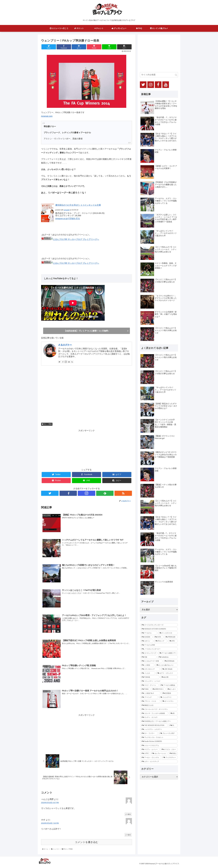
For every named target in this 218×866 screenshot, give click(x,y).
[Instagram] (150, 84)
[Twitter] (143, 84)
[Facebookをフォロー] (62, 361)
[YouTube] (165, 84)
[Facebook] (158, 84)
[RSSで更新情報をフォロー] (72, 361)
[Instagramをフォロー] (65, 361)
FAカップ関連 (47, 424)
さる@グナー (65, 345)
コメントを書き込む (86, 842)
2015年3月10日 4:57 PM (50, 802)
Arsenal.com (46, 116)
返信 (129, 814)
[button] (176, 75)
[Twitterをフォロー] (59, 361)
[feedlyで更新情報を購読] (69, 361)
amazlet (67, 210)
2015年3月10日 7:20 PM (50, 823)
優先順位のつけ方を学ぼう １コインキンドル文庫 (78, 205)
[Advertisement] (86, 395)
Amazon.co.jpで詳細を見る (67, 218)
